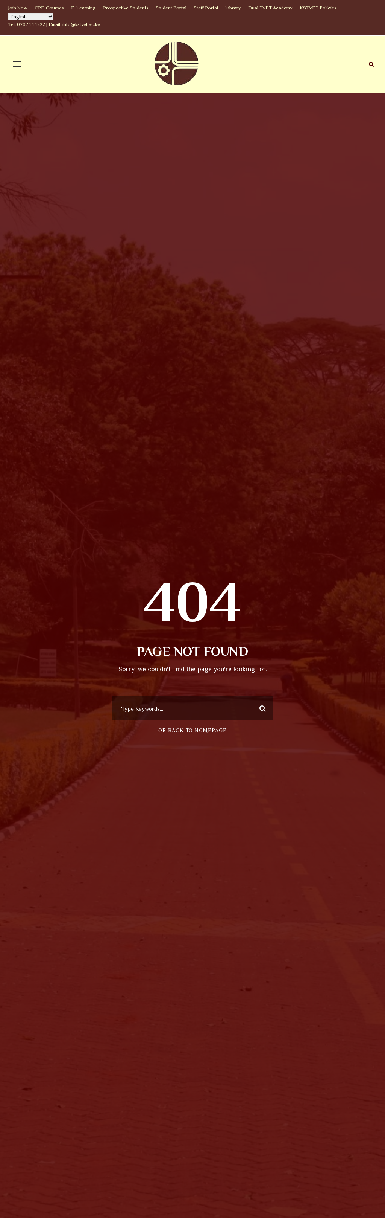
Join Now (17, 8)
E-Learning (83, 8)
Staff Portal (206, 8)
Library (233, 8)
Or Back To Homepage (192, 730)
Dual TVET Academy (270, 8)
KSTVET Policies (318, 8)
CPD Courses (49, 8)
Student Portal (171, 8)
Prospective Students (126, 8)
